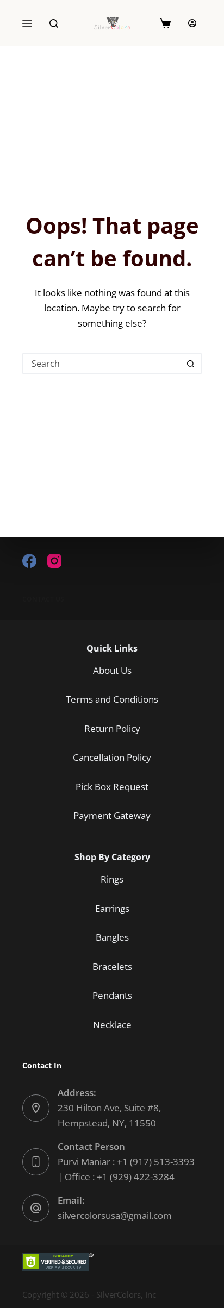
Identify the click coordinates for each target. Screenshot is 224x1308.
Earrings (112, 908)
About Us (112, 670)
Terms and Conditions (112, 699)
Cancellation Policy (112, 757)
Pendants (112, 995)
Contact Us (43, 599)
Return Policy (112, 728)
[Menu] (27, 23)
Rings (112, 879)
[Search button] (191, 363)
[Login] (192, 23)
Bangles (112, 937)
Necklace (112, 1024)
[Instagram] (54, 561)
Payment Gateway (112, 815)
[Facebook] (29, 561)
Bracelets (112, 966)
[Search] (53, 23)
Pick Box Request (112, 786)
